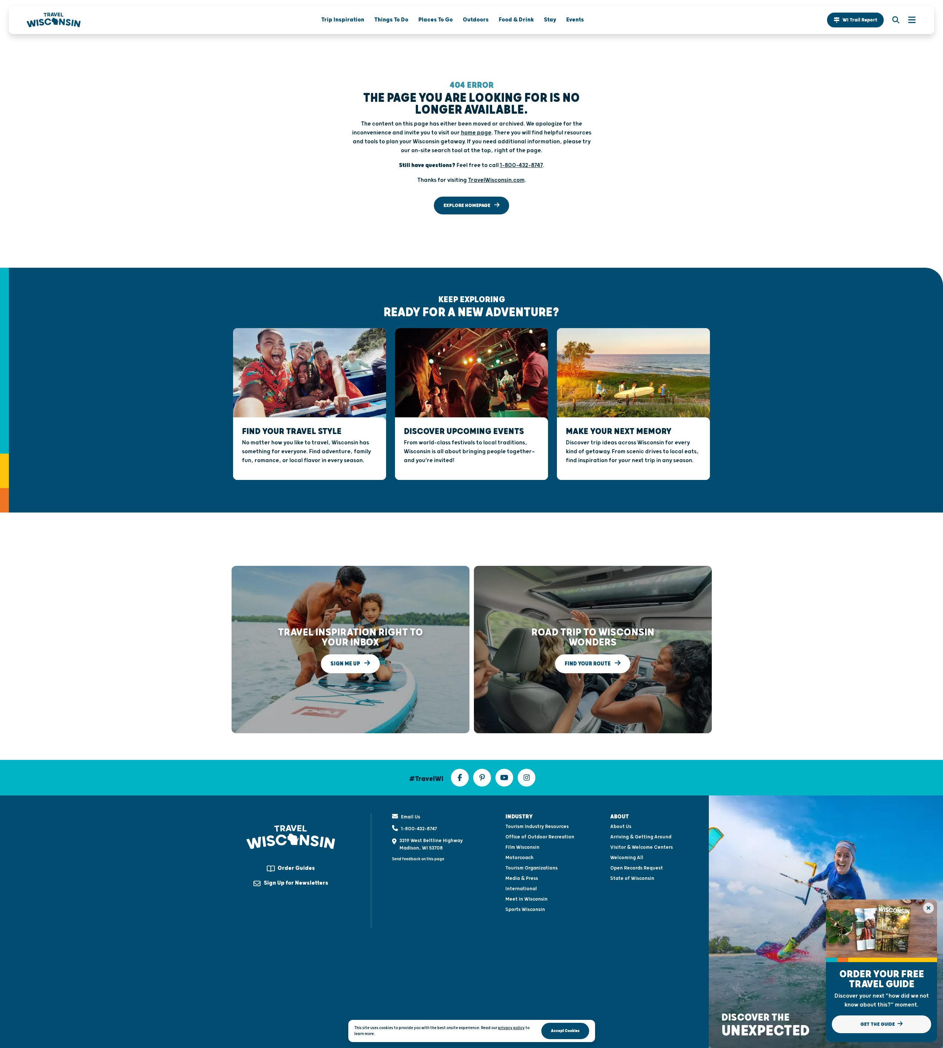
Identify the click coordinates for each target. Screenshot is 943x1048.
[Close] (928, 908)
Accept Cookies (565, 1030)
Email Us (410, 817)
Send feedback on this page (418, 859)
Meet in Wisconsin (526, 899)
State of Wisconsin (632, 878)
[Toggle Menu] (908, 20)
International (521, 889)
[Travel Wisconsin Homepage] (54, 20)
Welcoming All (626, 858)
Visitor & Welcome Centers (641, 847)
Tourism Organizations (531, 868)
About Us (620, 827)
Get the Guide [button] (878, 1024)
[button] (855, 20)
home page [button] (476, 132)
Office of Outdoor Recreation (539, 837)
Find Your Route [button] (588, 663)
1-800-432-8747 (419, 829)
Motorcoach (519, 858)
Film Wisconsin (522, 847)
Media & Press (521, 878)
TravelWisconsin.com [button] (496, 180)
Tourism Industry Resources (537, 827)
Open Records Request (636, 868)
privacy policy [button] (511, 1027)
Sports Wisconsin (525, 909)
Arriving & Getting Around (640, 837)
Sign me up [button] (346, 663)
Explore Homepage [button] (467, 205)
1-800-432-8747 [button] (521, 165)
